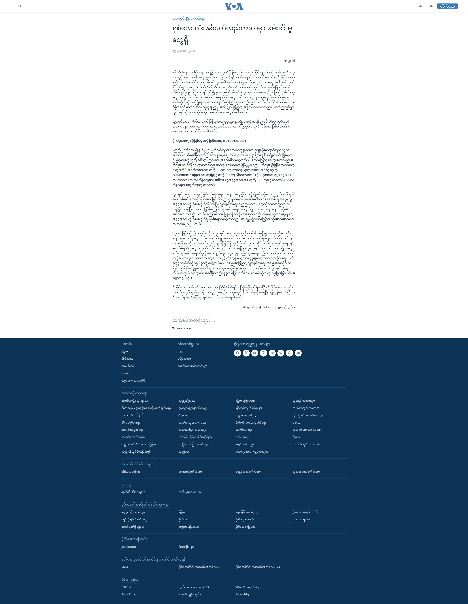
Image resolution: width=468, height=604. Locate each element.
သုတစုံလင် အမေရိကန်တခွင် (308, 415)
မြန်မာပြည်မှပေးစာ (245, 400)
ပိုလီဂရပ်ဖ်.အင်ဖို (244, 519)
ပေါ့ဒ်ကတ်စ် (184, 358)
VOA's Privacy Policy (247, 587)
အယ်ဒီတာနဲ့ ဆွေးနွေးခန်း (135, 400)
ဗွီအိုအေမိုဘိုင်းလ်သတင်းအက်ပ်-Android (257, 566)
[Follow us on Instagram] (263, 352)
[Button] (290, 61)
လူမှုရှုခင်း (183, 451)
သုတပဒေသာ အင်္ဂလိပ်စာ (306, 471)
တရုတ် (125, 373)
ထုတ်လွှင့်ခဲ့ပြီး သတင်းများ (188, 18)
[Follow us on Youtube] (254, 352)
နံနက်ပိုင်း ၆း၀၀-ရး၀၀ (133, 491)
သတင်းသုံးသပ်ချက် (132, 415)
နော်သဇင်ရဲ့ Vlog (301, 519)
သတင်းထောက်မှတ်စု (133, 437)
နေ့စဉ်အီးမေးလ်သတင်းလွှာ (192, 366)
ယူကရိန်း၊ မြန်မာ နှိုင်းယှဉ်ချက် (195, 437)
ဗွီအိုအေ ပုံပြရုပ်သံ (245, 526)
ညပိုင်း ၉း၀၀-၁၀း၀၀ (189, 491)
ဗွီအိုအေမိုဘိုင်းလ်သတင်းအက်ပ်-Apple (199, 566)
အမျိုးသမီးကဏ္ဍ (244, 444)
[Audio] (420, 6)
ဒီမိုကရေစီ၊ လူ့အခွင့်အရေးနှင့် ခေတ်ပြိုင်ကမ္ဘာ (146, 407)
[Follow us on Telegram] (272, 352)
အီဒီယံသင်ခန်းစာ (130, 471)
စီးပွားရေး (183, 415)
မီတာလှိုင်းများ (186, 546)
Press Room (128, 594)
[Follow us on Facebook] (237, 352)
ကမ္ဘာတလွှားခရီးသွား (246, 415)
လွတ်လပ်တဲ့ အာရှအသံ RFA (194, 587)
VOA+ (124, 566)
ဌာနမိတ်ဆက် (128, 546)
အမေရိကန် (127, 366)
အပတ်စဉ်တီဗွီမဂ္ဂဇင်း (132, 526)
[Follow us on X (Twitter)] (246, 352)
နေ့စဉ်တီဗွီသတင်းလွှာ (133, 511)
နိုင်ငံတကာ (127, 358)
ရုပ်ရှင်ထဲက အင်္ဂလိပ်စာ (248, 471)
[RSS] (280, 352)
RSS (180, 351)
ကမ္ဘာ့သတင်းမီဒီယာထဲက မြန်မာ (138, 444)
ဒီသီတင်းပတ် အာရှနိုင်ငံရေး (250, 422)
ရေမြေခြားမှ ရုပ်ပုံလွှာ (246, 511)
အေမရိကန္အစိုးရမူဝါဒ (189, 594)
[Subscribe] (298, 352)
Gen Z (296, 422)
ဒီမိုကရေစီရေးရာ (130, 422)
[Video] (431, 6)
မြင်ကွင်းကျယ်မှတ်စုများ (248, 407)
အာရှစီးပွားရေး (243, 429)
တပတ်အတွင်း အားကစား (192, 422)
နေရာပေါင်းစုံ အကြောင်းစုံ (306, 429)
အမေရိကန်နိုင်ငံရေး (132, 429)
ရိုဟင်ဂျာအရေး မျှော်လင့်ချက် (251, 451)
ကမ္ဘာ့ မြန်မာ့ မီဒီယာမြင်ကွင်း (136, 451)
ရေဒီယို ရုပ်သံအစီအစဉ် (134, 519)
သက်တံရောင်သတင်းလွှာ (306, 444)
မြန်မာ (124, 351)
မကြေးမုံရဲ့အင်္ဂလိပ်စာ (190, 471)
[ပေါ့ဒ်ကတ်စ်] (289, 352)
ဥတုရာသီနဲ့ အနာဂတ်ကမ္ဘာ (192, 407)
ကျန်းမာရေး (242, 437)
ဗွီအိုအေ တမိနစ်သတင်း (305, 511)
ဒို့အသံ (296, 437)
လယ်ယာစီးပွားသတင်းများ (192, 429)
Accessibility (242, 594)
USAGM (126, 587)
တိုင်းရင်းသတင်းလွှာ (303, 400)
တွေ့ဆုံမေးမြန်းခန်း (188, 526)
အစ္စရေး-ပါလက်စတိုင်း (133, 380)
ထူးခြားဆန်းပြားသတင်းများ (193, 444)
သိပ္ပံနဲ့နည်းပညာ (186, 400)
